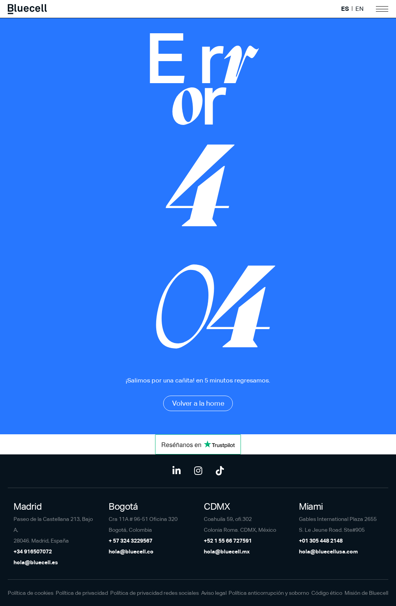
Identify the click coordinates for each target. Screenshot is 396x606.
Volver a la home (198, 403)
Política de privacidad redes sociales (154, 593)
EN (359, 8)
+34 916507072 (33, 551)
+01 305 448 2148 (321, 541)
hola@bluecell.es (36, 562)
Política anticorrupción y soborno (269, 593)
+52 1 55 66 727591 (228, 541)
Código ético (326, 593)
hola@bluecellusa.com (328, 551)
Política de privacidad (82, 593)
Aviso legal (214, 593)
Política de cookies (30, 593)
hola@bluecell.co (131, 551)
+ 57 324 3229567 (130, 541)
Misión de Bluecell (366, 593)
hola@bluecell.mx (227, 551)
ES (345, 8)
